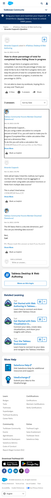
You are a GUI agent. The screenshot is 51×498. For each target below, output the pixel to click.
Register (21, 18)
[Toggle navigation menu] (46, 10)
